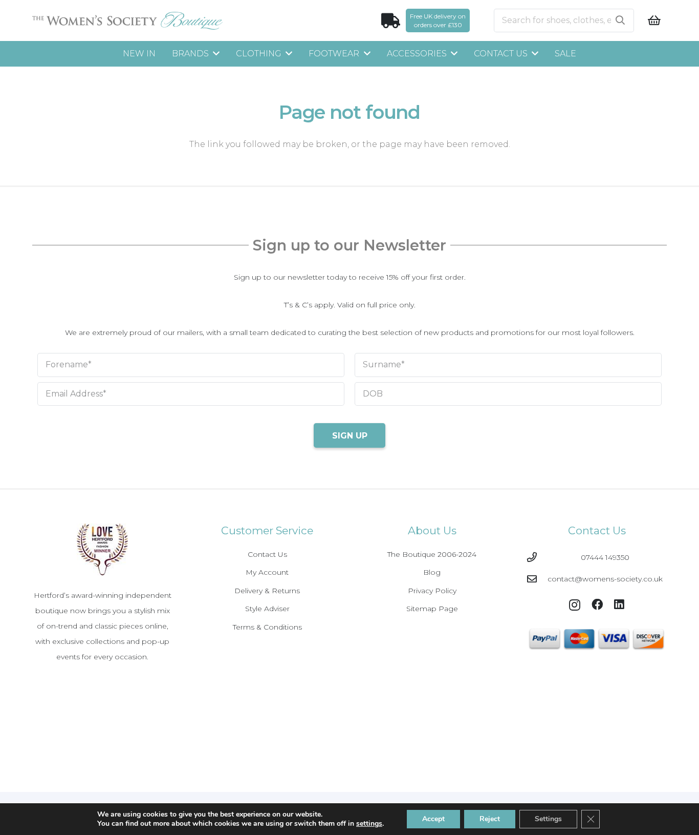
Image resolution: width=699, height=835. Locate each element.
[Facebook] (597, 604)
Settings (548, 819)
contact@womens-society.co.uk (605, 578)
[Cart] (654, 20)
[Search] (620, 20)
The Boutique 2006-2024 (431, 554)
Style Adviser (267, 608)
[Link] (127, 21)
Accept (433, 819)
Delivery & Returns (267, 590)
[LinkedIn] (619, 604)
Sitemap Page (432, 608)
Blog (432, 572)
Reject (489, 819)
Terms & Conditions (267, 627)
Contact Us (267, 554)
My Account (267, 572)
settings (369, 823)
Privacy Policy (432, 590)
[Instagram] (574, 605)
